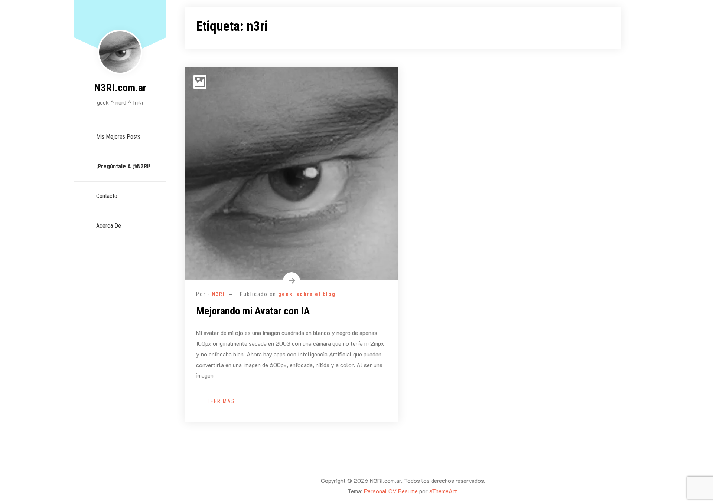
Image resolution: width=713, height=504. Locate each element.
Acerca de (108, 225)
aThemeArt (443, 491)
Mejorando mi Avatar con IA (253, 311)
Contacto (106, 196)
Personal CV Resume (391, 491)
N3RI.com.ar (120, 88)
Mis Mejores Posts (118, 136)
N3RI (218, 294)
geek (285, 294)
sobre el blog (316, 294)
